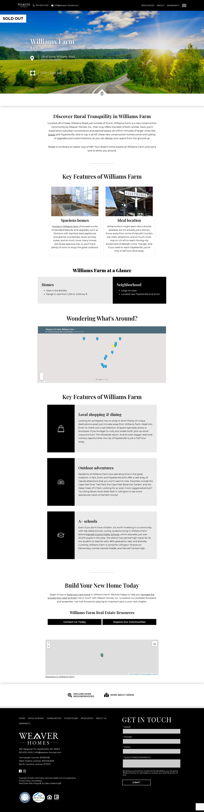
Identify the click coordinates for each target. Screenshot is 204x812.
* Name (127, 727)
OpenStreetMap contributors (150, 674)
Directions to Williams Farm (59, 676)
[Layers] (154, 643)
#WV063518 (48, 761)
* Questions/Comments (136, 757)
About (161, 5)
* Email (127, 747)
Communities (54, 718)
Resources (147, 5)
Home (22, 718)
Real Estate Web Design (29, 783)
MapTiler (137, 674)
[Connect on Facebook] (20, 771)
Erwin (37, 47)
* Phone (127, 737)
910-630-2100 (26, 752)
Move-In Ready (36, 718)
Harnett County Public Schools (102, 534)
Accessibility (37, 781)
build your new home (78, 594)
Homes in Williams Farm (65, 226)
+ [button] (48, 642)
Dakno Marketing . (53, 783)
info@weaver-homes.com (47, 752)
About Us (101, 718)
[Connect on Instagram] (24, 771)
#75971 (47, 764)
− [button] (48, 646)
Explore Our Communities (129, 622)
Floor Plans (71, 718)
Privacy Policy (24, 781)
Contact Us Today (74, 622)
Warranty (173, 5)
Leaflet (131, 674)
